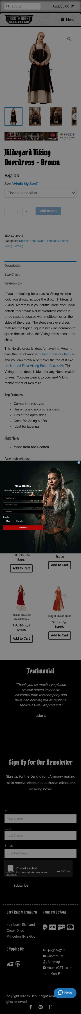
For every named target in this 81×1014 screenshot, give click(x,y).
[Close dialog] (79, 462)
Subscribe (23, 527)
